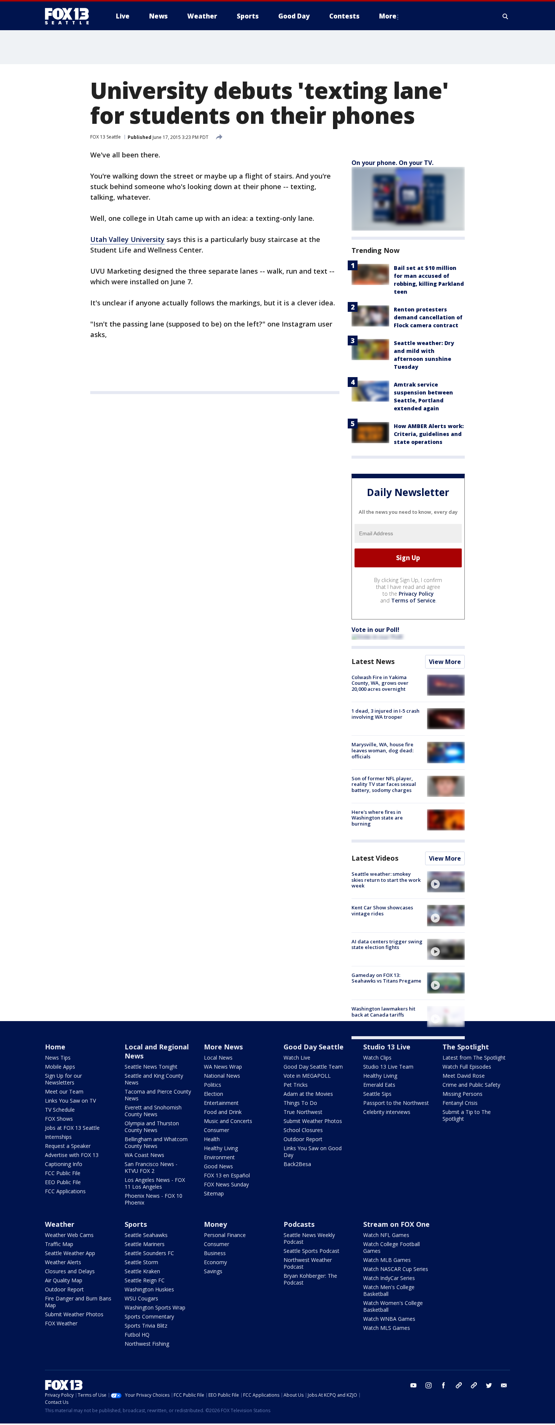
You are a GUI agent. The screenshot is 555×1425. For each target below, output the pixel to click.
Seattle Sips (377, 1093)
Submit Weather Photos (313, 1121)
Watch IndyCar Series (389, 1278)
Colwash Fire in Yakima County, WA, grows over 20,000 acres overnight (380, 683)
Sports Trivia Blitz (146, 1325)
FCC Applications (65, 1191)
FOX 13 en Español (227, 1175)
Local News (218, 1057)
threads (474, 1385)
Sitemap (214, 1193)
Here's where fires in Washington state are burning (377, 818)
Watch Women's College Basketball (393, 1306)
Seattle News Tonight (151, 1066)
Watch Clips (377, 1057)
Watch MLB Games (387, 1259)
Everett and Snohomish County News (153, 1111)
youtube (413, 1385)
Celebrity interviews (386, 1111)
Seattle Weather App (70, 1253)
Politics (212, 1084)
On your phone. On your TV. (392, 163)
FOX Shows (59, 1118)
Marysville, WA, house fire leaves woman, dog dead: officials (382, 750)
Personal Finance (225, 1235)
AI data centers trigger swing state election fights (387, 944)
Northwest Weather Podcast (308, 1263)
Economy (215, 1262)
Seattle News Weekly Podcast (309, 1238)
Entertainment (221, 1102)
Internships (58, 1136)
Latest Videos (375, 858)
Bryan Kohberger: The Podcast (310, 1279)
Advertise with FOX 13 (72, 1154)
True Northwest (303, 1111)
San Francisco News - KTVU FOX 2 (151, 1167)
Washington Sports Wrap (155, 1307)
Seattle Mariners (145, 1244)
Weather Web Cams (69, 1235)
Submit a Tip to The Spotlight (466, 1115)
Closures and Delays (70, 1271)
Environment (219, 1157)
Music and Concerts (228, 1121)
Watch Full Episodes (466, 1066)
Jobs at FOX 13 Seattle (72, 1127)
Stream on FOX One (396, 1224)
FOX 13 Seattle (105, 137)
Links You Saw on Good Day (313, 1151)
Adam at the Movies (308, 1093)
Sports (136, 1224)
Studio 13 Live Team (388, 1066)
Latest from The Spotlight (474, 1057)
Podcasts (299, 1224)
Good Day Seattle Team (313, 1066)
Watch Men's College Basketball (389, 1290)
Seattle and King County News (154, 1079)
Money (215, 1224)
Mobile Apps (60, 1066)
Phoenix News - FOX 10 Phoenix (153, 1199)
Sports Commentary (149, 1316)
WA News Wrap (223, 1066)
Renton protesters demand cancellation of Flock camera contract (428, 317)
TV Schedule (60, 1109)
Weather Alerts (63, 1262)
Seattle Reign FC (145, 1280)
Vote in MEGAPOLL (307, 1075)
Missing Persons (462, 1093)
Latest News (373, 661)
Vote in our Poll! (375, 629)
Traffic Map (59, 1244)
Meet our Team (64, 1091)
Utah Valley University (127, 239)
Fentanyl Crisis (460, 1102)
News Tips (58, 1057)
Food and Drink (223, 1111)
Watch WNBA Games (389, 1318)
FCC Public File (62, 1173)
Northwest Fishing (147, 1343)
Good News (218, 1166)
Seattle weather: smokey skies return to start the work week (386, 879)
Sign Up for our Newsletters (63, 1079)
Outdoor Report (303, 1139)
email (504, 1385)
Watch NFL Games (386, 1235)
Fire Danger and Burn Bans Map (78, 1302)
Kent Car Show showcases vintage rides (382, 910)
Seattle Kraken (142, 1271)
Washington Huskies (149, 1289)
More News (223, 1046)
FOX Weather (61, 1323)
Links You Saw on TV (70, 1100)
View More (445, 662)
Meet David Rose (463, 1075)
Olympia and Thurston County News (152, 1127)
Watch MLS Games (386, 1327)
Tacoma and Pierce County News (158, 1095)
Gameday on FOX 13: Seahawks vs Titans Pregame (386, 978)
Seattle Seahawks (146, 1235)
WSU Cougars (141, 1298)
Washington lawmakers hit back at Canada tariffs (383, 1011)
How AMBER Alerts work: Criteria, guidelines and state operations (429, 433)
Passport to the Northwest (396, 1102)
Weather (59, 1224)
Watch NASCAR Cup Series (395, 1268)
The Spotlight (465, 1046)
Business (215, 1253)
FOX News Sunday (226, 1184)
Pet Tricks (296, 1084)
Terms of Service (413, 600)
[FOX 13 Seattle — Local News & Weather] (70, 16)
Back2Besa (297, 1164)
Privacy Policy (416, 593)
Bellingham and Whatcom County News (156, 1142)
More (387, 16)
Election (213, 1093)
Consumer (216, 1130)
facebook (444, 1385)
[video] (446, 881)
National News (222, 1075)
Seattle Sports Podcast (311, 1250)
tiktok (459, 1385)
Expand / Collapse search (505, 16)
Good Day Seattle (314, 1046)
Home (55, 1046)
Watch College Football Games (391, 1247)
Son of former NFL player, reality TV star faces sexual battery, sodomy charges (384, 784)
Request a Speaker (68, 1145)
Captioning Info (63, 1164)
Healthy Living (221, 1148)
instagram (428, 1385)
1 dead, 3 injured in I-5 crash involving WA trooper (385, 713)
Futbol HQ (137, 1334)
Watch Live (297, 1057)
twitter (489, 1385)
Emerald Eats (379, 1084)
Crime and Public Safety (471, 1084)
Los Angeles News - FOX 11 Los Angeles (155, 1183)
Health (212, 1139)
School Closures (303, 1130)
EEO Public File (63, 1182)
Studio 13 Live (386, 1046)
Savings (213, 1271)
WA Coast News (144, 1154)
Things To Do (300, 1102)
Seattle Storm (141, 1262)
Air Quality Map (63, 1280)
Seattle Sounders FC (149, 1253)
